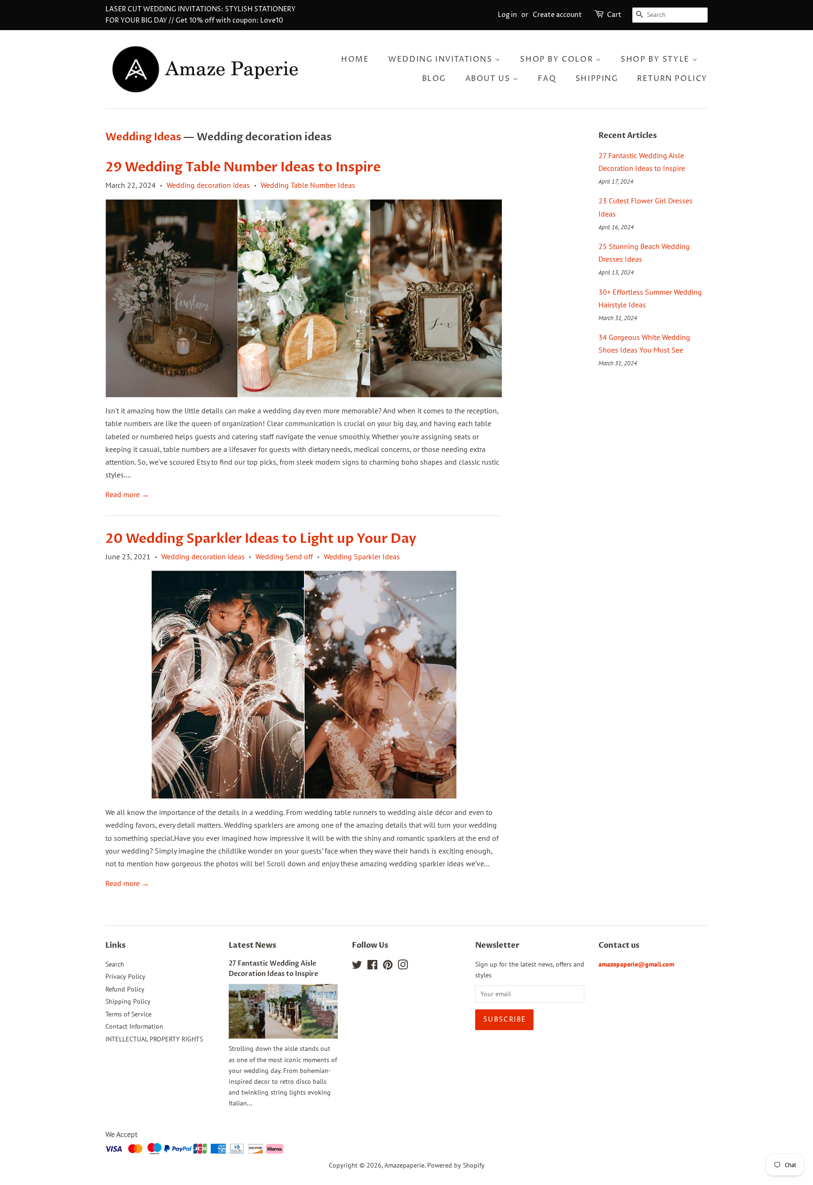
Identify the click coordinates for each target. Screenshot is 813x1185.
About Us (489, 78)
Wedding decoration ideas (208, 185)
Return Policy (672, 78)
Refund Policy (124, 989)
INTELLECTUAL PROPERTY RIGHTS (154, 1039)
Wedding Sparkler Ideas (362, 556)
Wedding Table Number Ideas (308, 185)
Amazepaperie (404, 1165)
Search (114, 964)
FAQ (547, 78)
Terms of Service (128, 1014)
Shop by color (557, 59)
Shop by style (656, 59)
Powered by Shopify (456, 1165)
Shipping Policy (128, 1001)
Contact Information (134, 1026)
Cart (614, 14)
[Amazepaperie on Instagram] (403, 966)
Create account (557, 14)
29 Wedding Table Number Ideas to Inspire (243, 167)
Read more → (127, 494)
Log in (507, 14)
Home (355, 59)
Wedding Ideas (143, 137)
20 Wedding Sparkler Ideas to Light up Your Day (260, 539)
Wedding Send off (284, 556)
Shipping (596, 78)
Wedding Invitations (441, 59)
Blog (434, 78)
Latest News (252, 945)
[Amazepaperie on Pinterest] (388, 966)
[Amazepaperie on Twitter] (357, 966)
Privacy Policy (125, 976)
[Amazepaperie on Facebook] (372, 966)
